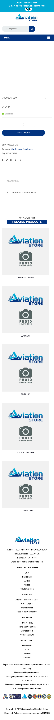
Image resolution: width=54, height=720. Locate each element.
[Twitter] (7, 160)
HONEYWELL (11, 153)
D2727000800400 (26, 511)
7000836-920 (50, 98)
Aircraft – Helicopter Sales (27, 600)
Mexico (27, 585)
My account (27, 646)
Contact (27, 658)
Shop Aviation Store (30, 709)
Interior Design (27, 608)
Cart (27, 650)
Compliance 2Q (27, 635)
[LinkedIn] (20, 160)
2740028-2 (25, 394)
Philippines (27, 577)
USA (27, 573)
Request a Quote (23, 133)
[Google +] (16, 160)
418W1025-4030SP (25, 452)
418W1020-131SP (26, 278)
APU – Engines (27, 604)
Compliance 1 (27, 631)
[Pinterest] (11, 160)
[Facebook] (2, 160)
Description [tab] (13, 181)
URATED (46, 713)
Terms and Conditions (27, 627)
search (32, 29)
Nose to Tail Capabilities (27, 612)
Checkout (27, 654)
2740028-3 (25, 336)
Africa (27, 581)
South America (27, 589)
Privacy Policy (27, 623)
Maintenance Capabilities (22, 149)
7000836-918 (45, 98)
